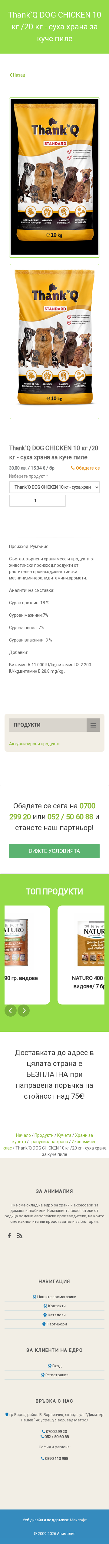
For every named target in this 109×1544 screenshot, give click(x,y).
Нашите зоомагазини (56, 1297)
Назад (18, 75)
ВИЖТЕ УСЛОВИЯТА (54, 851)
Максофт (78, 1520)
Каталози (56, 1315)
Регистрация (56, 1375)
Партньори (56, 1324)
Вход (56, 1366)
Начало (23, 1135)
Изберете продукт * (28, 476)
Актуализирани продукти (34, 743)
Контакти (56, 1306)
